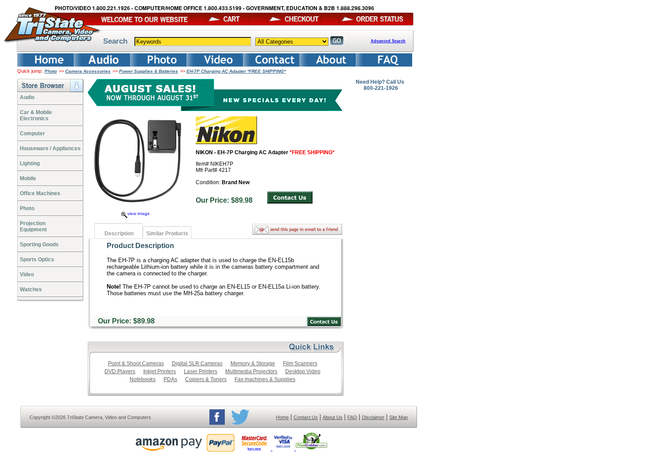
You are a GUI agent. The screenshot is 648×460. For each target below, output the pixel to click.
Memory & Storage (253, 363)
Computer (32, 133)
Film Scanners (300, 363)
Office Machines (40, 193)
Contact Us (306, 417)
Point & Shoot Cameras (136, 363)
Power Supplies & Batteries (148, 71)
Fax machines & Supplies (265, 379)
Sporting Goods (39, 244)
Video (27, 274)
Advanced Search (388, 41)
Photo (51, 71)
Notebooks (143, 379)
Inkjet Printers (159, 371)
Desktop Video (302, 371)
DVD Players (119, 371)
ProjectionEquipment (33, 226)
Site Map (398, 417)
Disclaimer (373, 417)
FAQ (352, 417)
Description (119, 233)
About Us (333, 417)
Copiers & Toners (206, 379)
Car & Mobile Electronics (36, 115)
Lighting (30, 163)
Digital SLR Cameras (197, 363)
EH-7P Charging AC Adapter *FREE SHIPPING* (236, 71)
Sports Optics (37, 259)
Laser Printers (200, 371)
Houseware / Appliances (50, 148)
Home (282, 417)
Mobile (28, 178)
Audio (27, 97)
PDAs (170, 379)
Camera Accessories (88, 71)
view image (138, 213)
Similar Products (167, 233)
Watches (31, 289)
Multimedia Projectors (251, 371)
